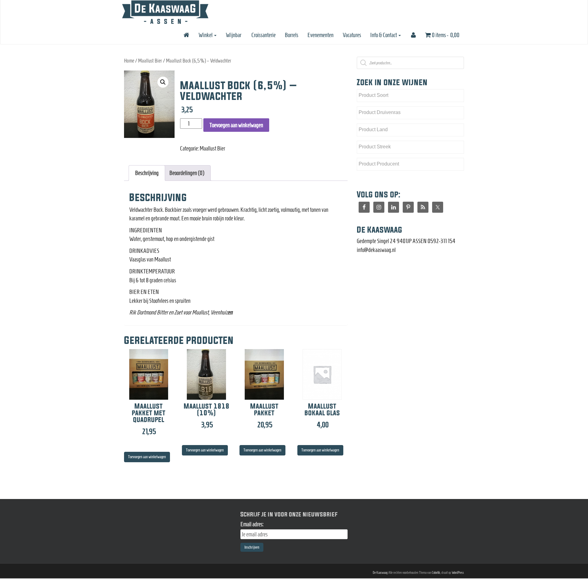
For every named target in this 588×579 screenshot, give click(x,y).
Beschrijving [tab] (147, 173)
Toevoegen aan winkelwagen (236, 125)
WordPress (458, 572)
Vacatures (352, 35)
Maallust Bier (150, 61)
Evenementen (320, 35)
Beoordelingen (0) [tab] (186, 173)
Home (129, 61)
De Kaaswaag (380, 572)
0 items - (445, 35)
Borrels (291, 35)
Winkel (205, 35)
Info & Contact (384, 35)
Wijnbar (233, 35)
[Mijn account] (412, 35)
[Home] (186, 35)
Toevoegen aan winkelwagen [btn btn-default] (147, 457)
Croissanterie (263, 35)
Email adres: (251, 524)
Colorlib (436, 572)
